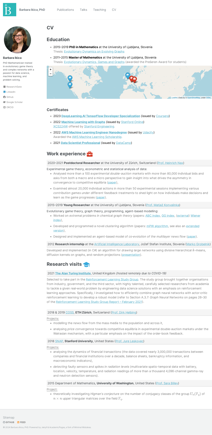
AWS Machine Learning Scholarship (97, 137)
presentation (131, 254)
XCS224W (60, 126)
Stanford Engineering (99, 126)
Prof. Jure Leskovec (129, 341)
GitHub (9, 422)
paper (112, 182)
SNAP (59, 341)
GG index (168, 215)
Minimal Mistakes (82, 427)
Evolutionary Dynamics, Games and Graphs (94, 62)
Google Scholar (14, 102)
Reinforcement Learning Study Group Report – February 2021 (99, 302)
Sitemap (8, 417)
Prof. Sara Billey (167, 383)
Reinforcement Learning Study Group (112, 279)
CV (114, 9)
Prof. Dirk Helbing (124, 312)
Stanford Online (132, 122)
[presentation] (193, 250)
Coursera (162, 116)
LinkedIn (10, 92)
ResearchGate (14, 86)
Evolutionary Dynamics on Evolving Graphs (94, 51)
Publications (65, 9)
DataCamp (123, 143)
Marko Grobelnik (198, 244)
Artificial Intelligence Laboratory (116, 244)
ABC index (152, 215)
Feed (23, 422)
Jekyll (44, 427)
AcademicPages (57, 427)
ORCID (10, 107)
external (183, 215)
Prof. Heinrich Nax (170, 163)
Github (9, 97)
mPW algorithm (157, 226)
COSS (70, 312)
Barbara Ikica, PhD (32, 9)
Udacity (148, 132)
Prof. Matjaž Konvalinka (162, 205)
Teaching (99, 9)
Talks (83, 9)
